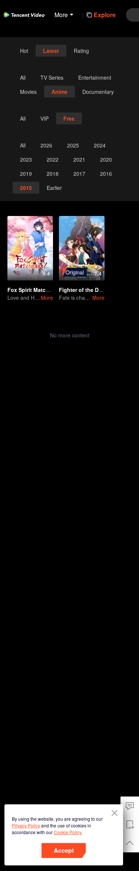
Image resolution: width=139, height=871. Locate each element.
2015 (26, 187)
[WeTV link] (24, 15)
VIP (44, 118)
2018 (53, 173)
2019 (26, 173)
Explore (105, 14)
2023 (26, 159)
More (47, 297)
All (23, 77)
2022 (53, 159)
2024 (100, 145)
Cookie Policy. (68, 832)
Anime (59, 91)
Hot (24, 50)
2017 (79, 173)
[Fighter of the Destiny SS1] (82, 248)
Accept (64, 850)
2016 (106, 173)
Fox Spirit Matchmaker (35, 289)
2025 (73, 145)
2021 (79, 159)
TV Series (51, 77)
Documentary (98, 91)
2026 (46, 145)
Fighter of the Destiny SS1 (92, 289)
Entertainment (94, 77)
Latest (51, 50)
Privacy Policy (26, 825)
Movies (28, 91)
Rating (81, 50)
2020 (106, 159)
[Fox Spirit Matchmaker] (30, 248)
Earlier (54, 187)
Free (69, 118)
